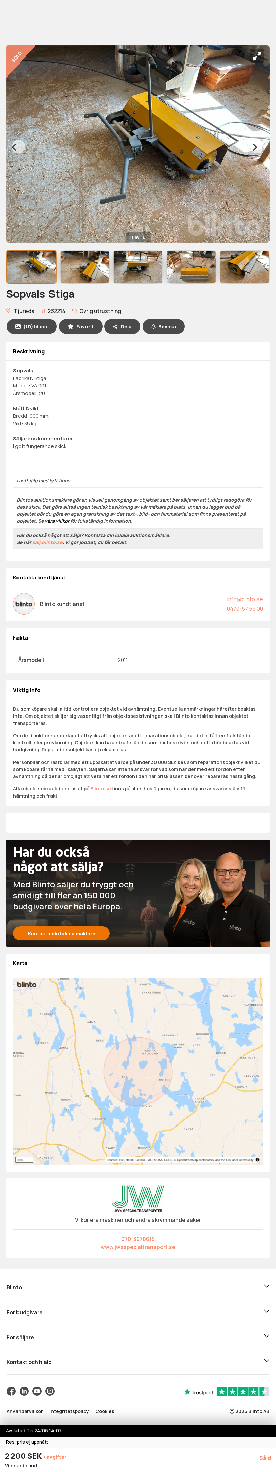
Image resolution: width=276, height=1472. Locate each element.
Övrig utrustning (99, 311)
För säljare (20, 1337)
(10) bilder (35, 326)
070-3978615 (138, 1239)
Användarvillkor (25, 1411)
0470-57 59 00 (245, 608)
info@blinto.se (245, 599)
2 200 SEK (24, 1456)
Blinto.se (100, 788)
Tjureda (23, 311)
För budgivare (25, 1312)
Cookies (104, 1411)
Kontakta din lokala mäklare (61, 933)
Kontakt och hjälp (29, 1362)
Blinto (14, 1287)
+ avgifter (54, 1457)
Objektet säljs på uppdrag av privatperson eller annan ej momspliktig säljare (101, 554)
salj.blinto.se (47, 542)
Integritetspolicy (69, 1411)
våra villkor (57, 521)
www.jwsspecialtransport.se (138, 1247)
